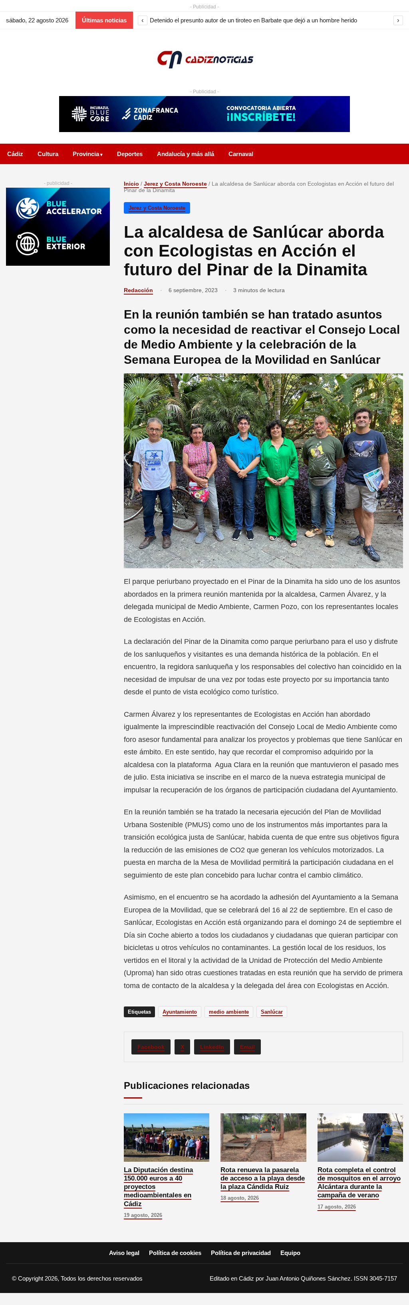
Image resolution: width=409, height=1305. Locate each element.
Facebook (151, 1047)
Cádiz (15, 153)
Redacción (138, 290)
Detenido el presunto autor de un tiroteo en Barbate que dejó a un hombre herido (253, 20)
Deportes (130, 153)
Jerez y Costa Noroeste (175, 183)
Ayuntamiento (180, 1012)
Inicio (131, 183)
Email (247, 1047)
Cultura (48, 153)
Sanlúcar (272, 1012)
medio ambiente (229, 1012)
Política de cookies (175, 1252)
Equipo (290, 1252)
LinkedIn (212, 1047)
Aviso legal (124, 1252)
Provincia (86, 153)
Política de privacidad (241, 1252)
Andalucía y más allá (185, 153)
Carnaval (240, 153)
